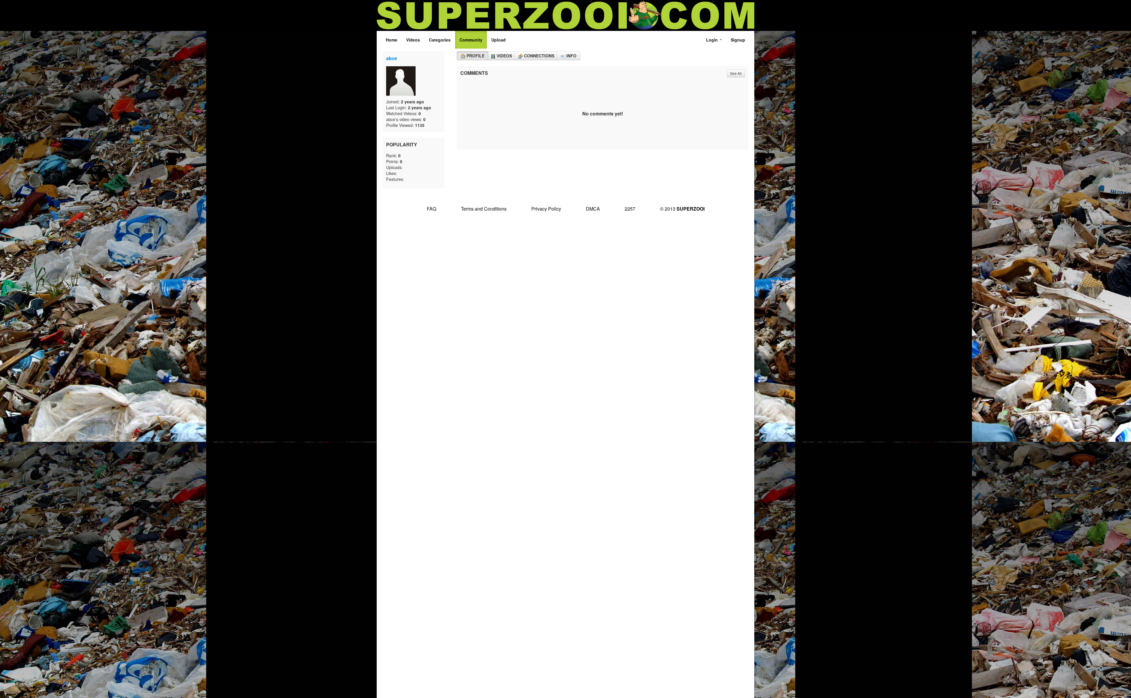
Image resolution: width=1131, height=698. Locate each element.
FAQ (431, 208)
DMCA (593, 208)
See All (736, 73)
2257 (630, 208)
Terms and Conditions (484, 208)
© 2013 (682, 208)
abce (391, 58)
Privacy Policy (546, 208)
